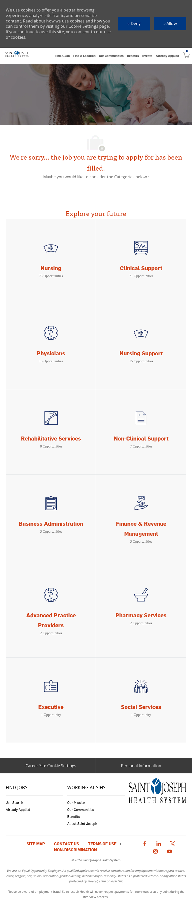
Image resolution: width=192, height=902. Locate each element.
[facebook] (144, 843)
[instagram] (155, 850)
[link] (17, 56)
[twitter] (172, 843)
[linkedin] (158, 843)
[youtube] (169, 850)
